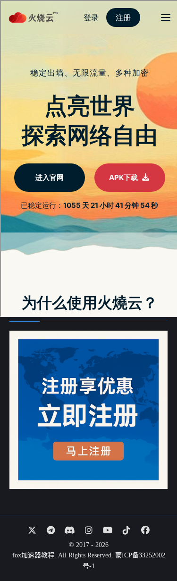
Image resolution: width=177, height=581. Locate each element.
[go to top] (151, 547)
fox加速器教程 (33, 555)
